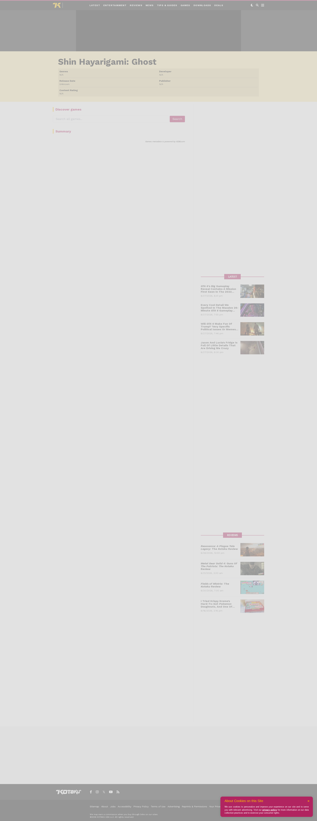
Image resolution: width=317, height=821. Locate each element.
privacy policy (269, 810)
